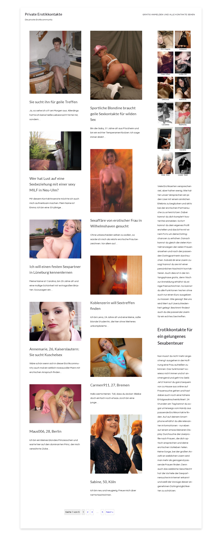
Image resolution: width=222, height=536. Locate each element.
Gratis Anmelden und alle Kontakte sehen (169, 15)
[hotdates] (175, 174)
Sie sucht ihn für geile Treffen (53, 102)
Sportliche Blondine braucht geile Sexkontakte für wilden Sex (113, 114)
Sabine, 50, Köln (103, 481)
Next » (109, 512)
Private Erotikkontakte (43, 14)
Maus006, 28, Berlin (45, 431)
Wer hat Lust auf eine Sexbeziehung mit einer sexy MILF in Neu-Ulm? (52, 184)
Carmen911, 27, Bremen (110, 385)
